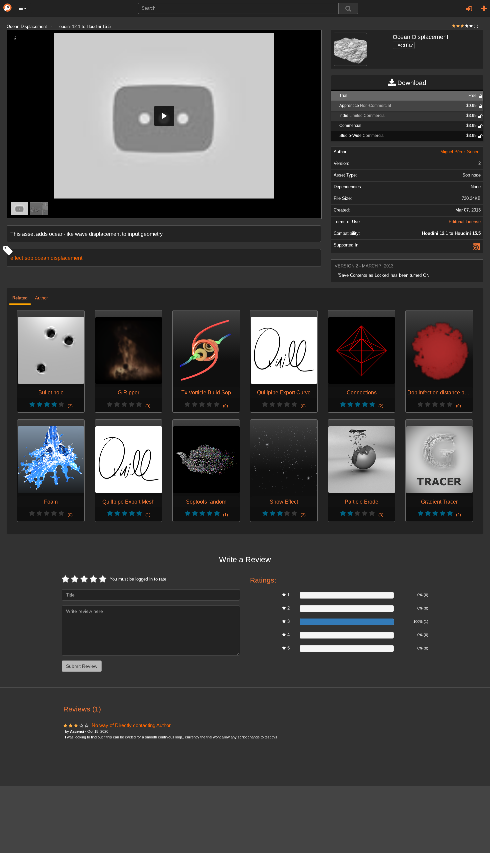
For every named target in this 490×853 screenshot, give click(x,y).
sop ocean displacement (53, 258)
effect (16, 258)
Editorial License (465, 221)
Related (20, 298)
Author (41, 298)
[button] (23, 8)
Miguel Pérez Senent (460, 152)
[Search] (348, 8)
